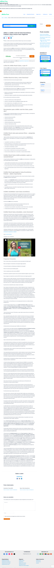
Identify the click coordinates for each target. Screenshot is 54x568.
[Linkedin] (11, 38)
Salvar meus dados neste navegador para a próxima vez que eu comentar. (15, 516)
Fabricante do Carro (22, 564)
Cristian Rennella (9, 234)
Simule (45, 60)
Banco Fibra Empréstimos (25, 488)
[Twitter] (6, 38)
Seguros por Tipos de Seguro (24, 565)
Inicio (24, 14)
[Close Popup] (1, 11)
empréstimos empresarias (24, 60)
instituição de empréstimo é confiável (10, 231)
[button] (34, 14)
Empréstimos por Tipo (5, 564)
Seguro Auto (38, 14)
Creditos (11, 489)
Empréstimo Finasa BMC (8, 488)
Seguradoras (21, 561)
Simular (31, 25)
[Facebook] (4, 38)
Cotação (45, 75)
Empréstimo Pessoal (30, 14)
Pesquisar (48, 25)
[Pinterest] (8, 38)
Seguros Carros (21, 560)
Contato (50, 14)
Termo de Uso (38, 561)
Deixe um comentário (6, 489)
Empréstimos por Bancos (6, 561)
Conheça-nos (45, 14)
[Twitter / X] (19, 478)
